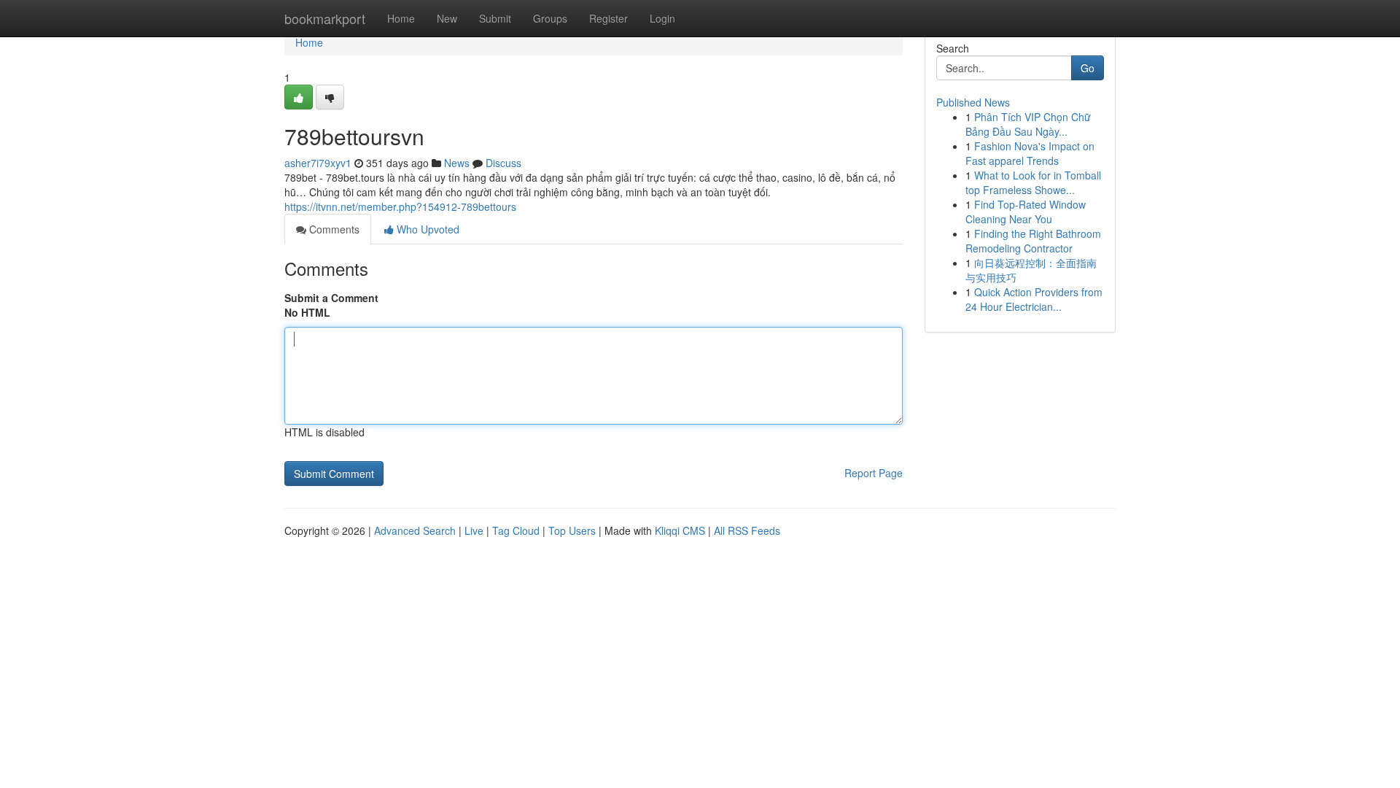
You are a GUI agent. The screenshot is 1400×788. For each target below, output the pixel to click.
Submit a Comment (331, 297)
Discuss (503, 162)
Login (662, 18)
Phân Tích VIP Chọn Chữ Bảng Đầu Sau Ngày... (1028, 124)
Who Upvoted (426, 229)
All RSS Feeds (747, 530)
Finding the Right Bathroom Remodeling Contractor (1033, 240)
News (457, 162)
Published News (973, 102)
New (447, 18)
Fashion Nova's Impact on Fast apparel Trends (1029, 153)
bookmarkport (324, 18)
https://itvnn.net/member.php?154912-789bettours (400, 206)
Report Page (873, 473)
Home (401, 18)
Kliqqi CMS (680, 530)
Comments (332, 229)
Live (473, 530)
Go (1087, 68)
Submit (495, 18)
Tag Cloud (516, 530)
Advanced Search (415, 530)
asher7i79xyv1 (317, 162)
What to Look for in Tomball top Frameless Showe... (1033, 182)
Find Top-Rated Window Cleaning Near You (1025, 211)
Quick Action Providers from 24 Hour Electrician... (1033, 299)
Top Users (572, 530)
